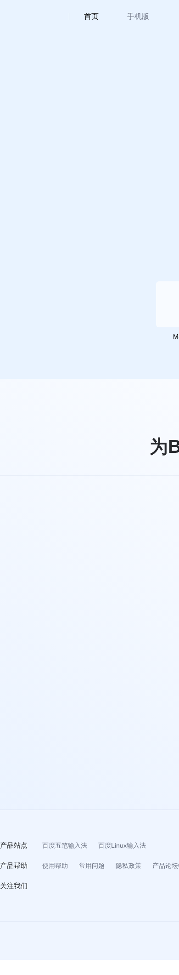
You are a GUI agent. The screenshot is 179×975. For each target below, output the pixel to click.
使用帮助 (55, 865)
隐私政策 (128, 865)
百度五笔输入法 (64, 845)
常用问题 (92, 865)
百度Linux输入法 (122, 845)
